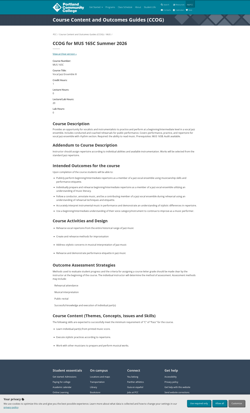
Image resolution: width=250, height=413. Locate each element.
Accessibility (170, 376)
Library (93, 387)
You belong (132, 376)
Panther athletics (135, 381)
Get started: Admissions (64, 376)
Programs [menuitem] (110, 7)
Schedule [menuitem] (125, 7)
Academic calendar (62, 387)
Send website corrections (176, 392)
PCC (55, 34)
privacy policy (11, 407)
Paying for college (61, 381)
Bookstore (95, 392)
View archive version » (65, 54)
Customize (236, 403)
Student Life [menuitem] (150, 7)
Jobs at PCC (132, 392)
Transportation (97, 381)
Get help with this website (177, 387)
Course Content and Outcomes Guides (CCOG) (108, 19)
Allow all (219, 403)
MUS (108, 34)
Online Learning (61, 392)
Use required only (199, 403)
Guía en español (135, 387)
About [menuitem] (138, 7)
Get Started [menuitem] (94, 7)
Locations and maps (100, 376)
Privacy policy (171, 381)
